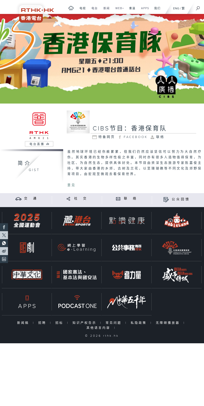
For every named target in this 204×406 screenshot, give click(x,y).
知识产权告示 (85, 323)
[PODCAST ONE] (77, 301)
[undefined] (71, 8)
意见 (71, 185)
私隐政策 (139, 323)
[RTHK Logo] (34, 11)
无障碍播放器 (168, 323)
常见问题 (114, 323)
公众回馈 (181, 199)
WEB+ (118, 10)
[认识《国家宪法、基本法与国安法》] (77, 274)
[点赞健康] (127, 220)
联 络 (130, 199)
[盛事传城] (177, 274)
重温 (130, 10)
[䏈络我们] (118, 198)
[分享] (68, 198)
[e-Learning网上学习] (77, 247)
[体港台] (77, 220)
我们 (156, 10)
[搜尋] (198, 7)
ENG (176, 8)
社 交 (81, 199)
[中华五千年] (127, 301)
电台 (93, 10)
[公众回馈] (166, 199)
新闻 (105, 10)
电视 (81, 10)
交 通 (31, 199)
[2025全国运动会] (27, 220)
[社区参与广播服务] (177, 247)
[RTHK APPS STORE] (27, 301)
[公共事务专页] (127, 247)
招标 (60, 323)
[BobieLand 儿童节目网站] (177, 220)
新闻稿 (24, 323)
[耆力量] (127, 274)
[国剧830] (27, 247)
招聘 (43, 323)
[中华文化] (27, 274)
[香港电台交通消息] (18, 198)
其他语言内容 (99, 328)
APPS (143, 10)
